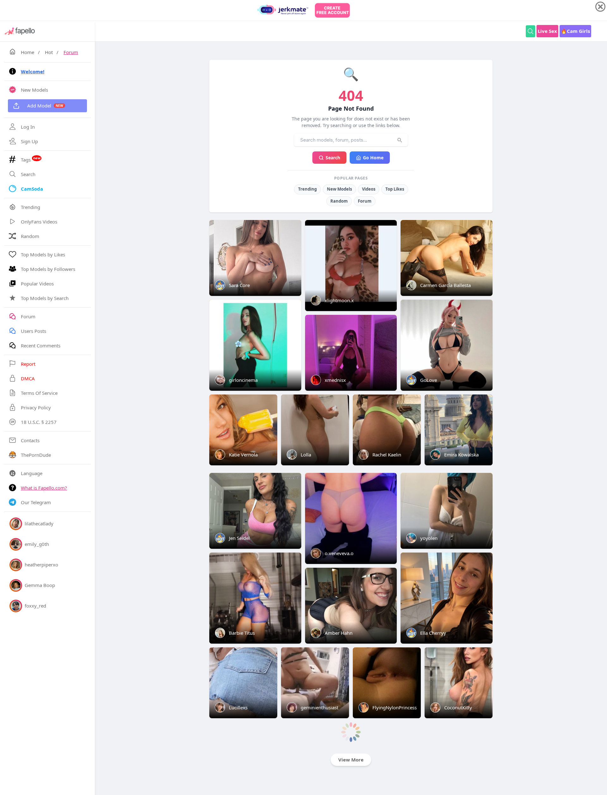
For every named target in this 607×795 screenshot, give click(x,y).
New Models (339, 189)
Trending (307, 189)
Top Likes (394, 189)
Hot (49, 52)
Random (339, 201)
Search (333, 158)
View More (351, 759)
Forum (71, 52)
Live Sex (547, 31)
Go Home (373, 158)
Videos (368, 189)
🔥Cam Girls (575, 31)
